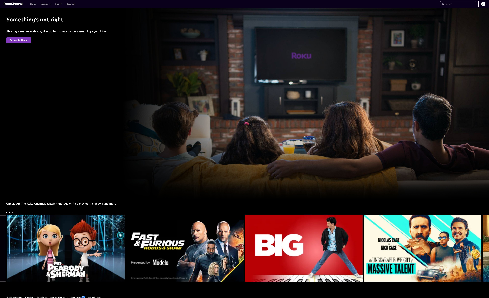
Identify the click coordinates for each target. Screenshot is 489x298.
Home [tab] (33, 4)
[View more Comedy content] (486, 248)
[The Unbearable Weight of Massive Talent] (422, 248)
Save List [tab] (71, 4)
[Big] (304, 248)
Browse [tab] (44, 4)
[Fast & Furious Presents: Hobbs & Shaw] (185, 248)
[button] (66, 248)
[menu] (483, 4)
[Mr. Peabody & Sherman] (66, 248)
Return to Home (19, 40)
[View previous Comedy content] (3, 248)
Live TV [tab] (58, 4)
